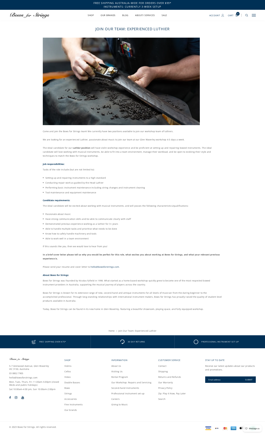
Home (112, 330)
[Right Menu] (254, 15)
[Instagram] (16, 397)
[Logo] (32, 15)
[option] (49, 341)
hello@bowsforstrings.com (105, 266)
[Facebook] (10, 397)
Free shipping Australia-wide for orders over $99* (132, 3)
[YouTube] (22, 397)
